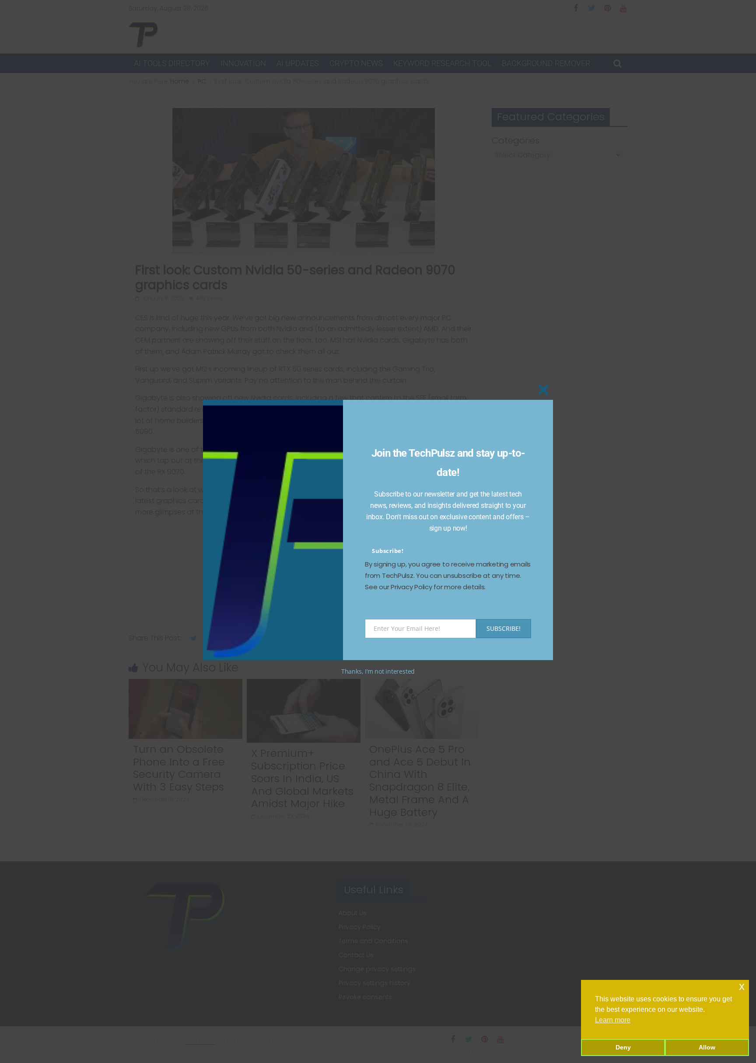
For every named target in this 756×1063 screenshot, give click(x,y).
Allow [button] (707, 1047)
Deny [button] (623, 1047)
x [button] (742, 986)
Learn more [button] (612, 1020)
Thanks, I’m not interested (378, 671)
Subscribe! (387, 551)
